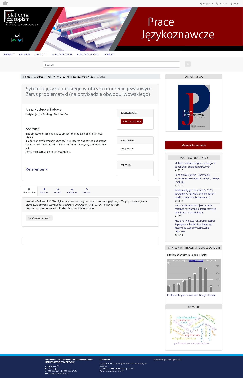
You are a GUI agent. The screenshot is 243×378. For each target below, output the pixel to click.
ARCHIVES (24, 54)
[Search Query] (188, 64)
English (206, 3)
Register (223, 3)
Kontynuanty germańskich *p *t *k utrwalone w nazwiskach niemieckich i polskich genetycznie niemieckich (195, 193)
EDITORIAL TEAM (62, 54)
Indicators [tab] (72, 192)
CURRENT (8, 54)
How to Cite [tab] (29, 192)
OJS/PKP (120, 371)
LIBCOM (131, 368)
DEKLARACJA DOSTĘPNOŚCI (168, 359)
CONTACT (109, 54)
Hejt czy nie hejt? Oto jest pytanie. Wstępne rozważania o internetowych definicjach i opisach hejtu (195, 209)
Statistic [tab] (57, 192)
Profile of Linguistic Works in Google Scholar (191, 295)
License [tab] (86, 192)
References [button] (36, 169)
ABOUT (40, 54)
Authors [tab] (44, 192)
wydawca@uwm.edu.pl (60, 373)
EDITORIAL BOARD (88, 54)
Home (26, 76)
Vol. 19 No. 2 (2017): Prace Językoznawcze (70, 76)
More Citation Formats (38, 218)
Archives (38, 76)
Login (235, 3)
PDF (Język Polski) (132, 121)
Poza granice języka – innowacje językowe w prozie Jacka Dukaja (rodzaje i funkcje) (197, 178)
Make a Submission (194, 145)
